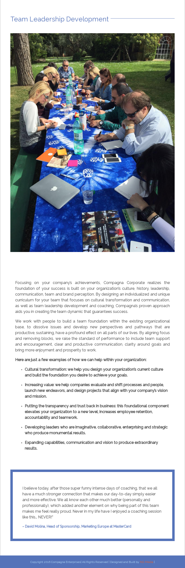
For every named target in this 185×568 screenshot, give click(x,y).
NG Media (146, 562)
